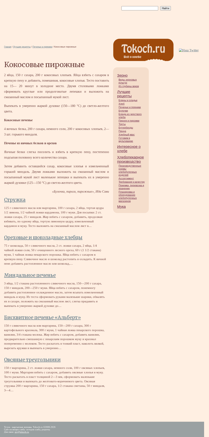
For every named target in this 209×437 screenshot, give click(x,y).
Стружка (15, 200)
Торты (122, 124)
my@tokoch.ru (22, 432)
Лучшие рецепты (124, 94)
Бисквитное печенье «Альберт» (42, 317)
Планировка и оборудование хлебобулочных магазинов (128, 197)
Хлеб (122, 103)
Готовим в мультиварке (126, 140)
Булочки (123, 110)
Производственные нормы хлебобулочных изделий (130, 170)
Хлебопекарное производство (130, 159)
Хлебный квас (127, 134)
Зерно (122, 75)
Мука (121, 207)
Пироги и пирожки (129, 120)
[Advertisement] (145, 20)
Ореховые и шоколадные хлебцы (43, 237)
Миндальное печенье (30, 275)
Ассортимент (126, 178)
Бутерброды (126, 127)
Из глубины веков (129, 86)
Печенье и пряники (130, 107)
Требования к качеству (132, 182)
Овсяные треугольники (32, 360)
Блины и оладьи (128, 100)
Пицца (122, 131)
